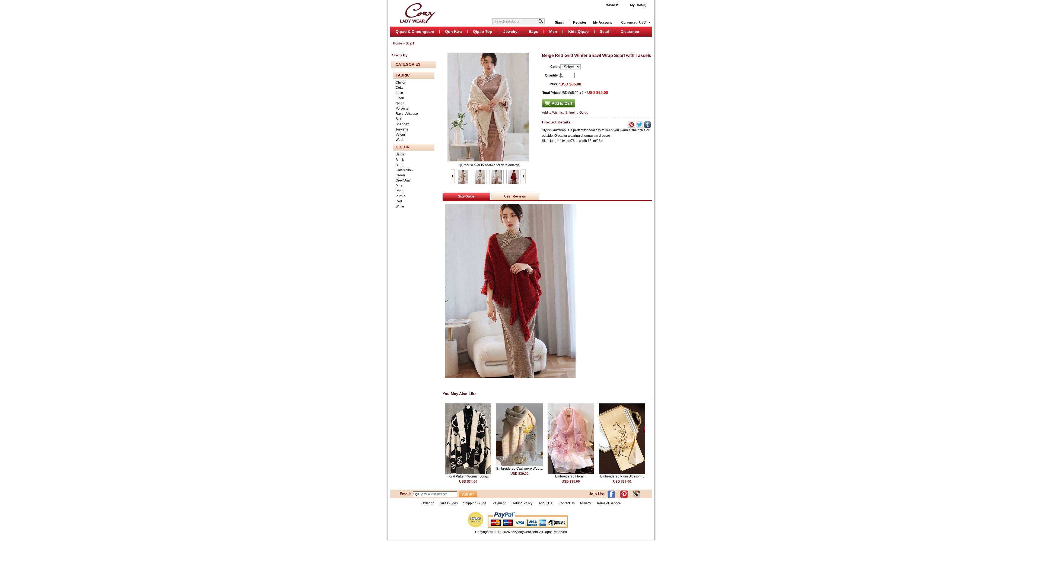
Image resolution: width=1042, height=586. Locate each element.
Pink (399, 186)
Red (399, 201)
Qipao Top (482, 31)
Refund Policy (522, 503)
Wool (399, 140)
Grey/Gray (403, 180)
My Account (602, 22)
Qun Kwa (453, 31)
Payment (499, 503)
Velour (400, 134)
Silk (398, 119)
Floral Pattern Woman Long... (468, 476)
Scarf (604, 31)
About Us (546, 503)
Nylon (400, 103)
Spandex (402, 124)
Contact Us (566, 503)
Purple (400, 196)
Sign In (560, 22)
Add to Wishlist (553, 112)
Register (579, 22)
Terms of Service (608, 503)
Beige (400, 154)
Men (553, 31)
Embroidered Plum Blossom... (622, 476)
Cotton (400, 88)
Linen (400, 98)
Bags (533, 31)
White (400, 206)
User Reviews (515, 196)
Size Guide (466, 196)
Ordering (427, 503)
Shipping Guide (576, 112)
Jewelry (510, 31)
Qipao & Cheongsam (415, 31)
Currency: (633, 22)
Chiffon (401, 82)
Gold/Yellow (404, 170)
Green (400, 175)
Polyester (402, 108)
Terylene (402, 129)
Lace (399, 93)
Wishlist (612, 5)
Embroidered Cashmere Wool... (519, 468)
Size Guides (449, 503)
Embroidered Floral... (570, 476)
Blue (399, 165)
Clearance (630, 31)
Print (399, 191)
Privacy (585, 503)
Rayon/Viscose (407, 114)
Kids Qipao (578, 31)
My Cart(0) (638, 5)
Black (400, 160)
